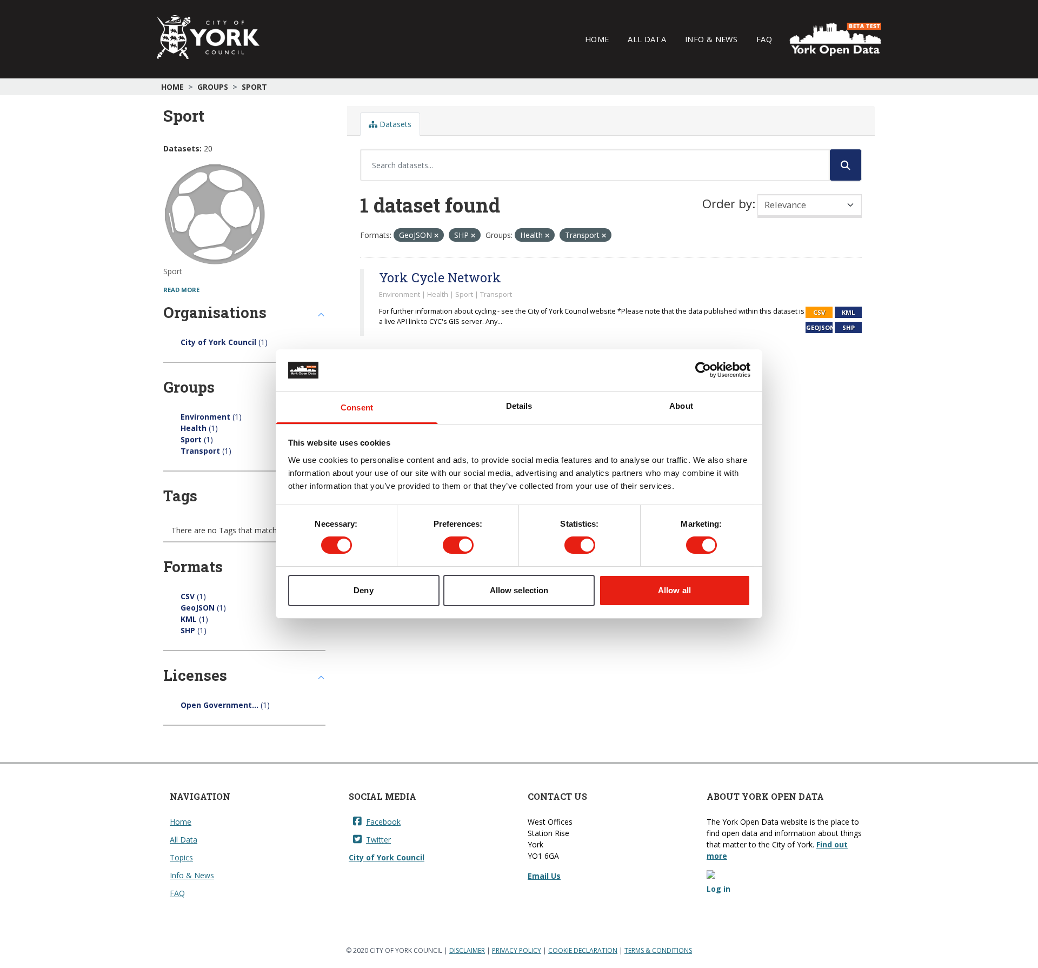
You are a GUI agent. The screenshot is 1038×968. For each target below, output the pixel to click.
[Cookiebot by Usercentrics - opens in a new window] (703, 370)
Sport (254, 87)
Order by (727, 203)
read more (181, 290)
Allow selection (519, 590)
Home (597, 39)
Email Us (544, 876)
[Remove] (436, 235)
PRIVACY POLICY (516, 950)
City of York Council (386, 857)
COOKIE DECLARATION (582, 950)
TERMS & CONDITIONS (658, 950)
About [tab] (681, 405)
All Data (647, 39)
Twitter (378, 839)
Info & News (711, 39)
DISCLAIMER (467, 950)
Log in (718, 889)
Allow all (674, 590)
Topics (181, 857)
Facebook (383, 822)
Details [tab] (519, 405)
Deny (363, 590)
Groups (212, 87)
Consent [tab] (357, 407)
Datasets (394, 124)
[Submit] (845, 165)
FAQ (764, 39)
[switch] (458, 545)
